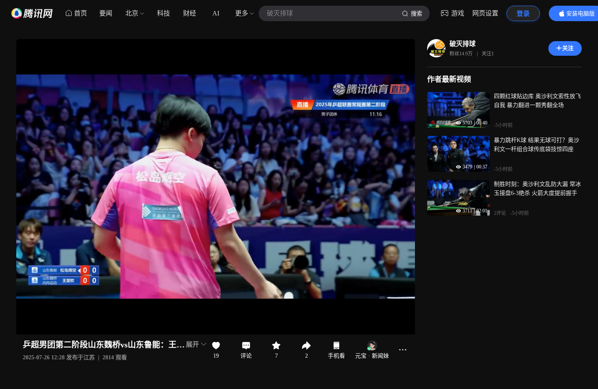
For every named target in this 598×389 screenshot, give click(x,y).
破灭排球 (463, 43)
